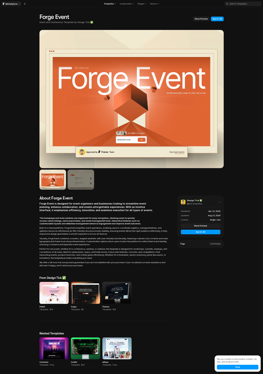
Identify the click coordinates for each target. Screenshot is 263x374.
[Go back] (25, 4)
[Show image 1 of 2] (52, 180)
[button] (201, 19)
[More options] (219, 202)
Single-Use (215, 220)
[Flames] (117, 296)
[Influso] (117, 351)
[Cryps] (85, 296)
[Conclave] (54, 351)
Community (215, 244)
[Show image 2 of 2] (81, 180)
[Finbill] (54, 296)
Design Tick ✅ (85, 22)
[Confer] (85, 351)
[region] (131, 99)
